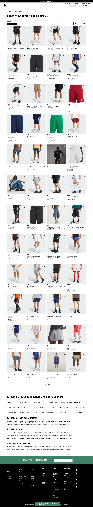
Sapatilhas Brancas (51, 399)
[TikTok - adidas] (81, 483)
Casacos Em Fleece (78, 399)
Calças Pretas (37, 402)
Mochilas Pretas (63, 410)
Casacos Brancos (77, 405)
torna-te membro (84, 3)
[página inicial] (5, 5)
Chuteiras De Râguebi (65, 399)
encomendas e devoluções (76, 3)
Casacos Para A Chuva (39, 412)
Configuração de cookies (29, 504)
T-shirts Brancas (37, 399)
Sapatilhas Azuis (37, 405)
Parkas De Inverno (11, 399)
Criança (41, 6)
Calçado (47, 6)
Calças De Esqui (50, 407)
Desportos (53, 6)
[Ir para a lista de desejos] (85, 6)
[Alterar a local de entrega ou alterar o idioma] (89, 4)
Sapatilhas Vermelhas (52, 410)
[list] (46, 20)
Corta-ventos (23, 410)
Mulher (36, 6)
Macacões (9, 402)
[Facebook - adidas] (81, 470)
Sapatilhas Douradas (38, 407)
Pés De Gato (63, 412)
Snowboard (22, 405)
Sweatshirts (23, 407)
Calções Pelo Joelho (24, 412)
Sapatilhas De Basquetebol (80, 407)
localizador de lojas (64, 3)
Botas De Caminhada (65, 407)
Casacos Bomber (11, 410)
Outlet (58, 6)
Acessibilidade (65, 504)
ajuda (70, 3)
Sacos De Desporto (24, 399)
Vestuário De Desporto (52, 402)
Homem (30, 6)
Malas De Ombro (50, 412)
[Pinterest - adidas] (81, 480)
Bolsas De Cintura (11, 405)
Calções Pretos (77, 410)
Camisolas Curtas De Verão (13, 407)
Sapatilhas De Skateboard (66, 402)
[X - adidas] (81, 477)
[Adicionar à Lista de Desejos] (24, 28)
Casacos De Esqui (51, 405)
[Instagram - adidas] (81, 473)
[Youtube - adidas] (81, 487)
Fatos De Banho (23, 402)
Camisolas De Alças (11, 412)
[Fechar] (36, 504)
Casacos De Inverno (64, 405)
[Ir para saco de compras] (88, 6)
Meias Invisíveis (37, 410)
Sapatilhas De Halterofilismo (77, 402)
